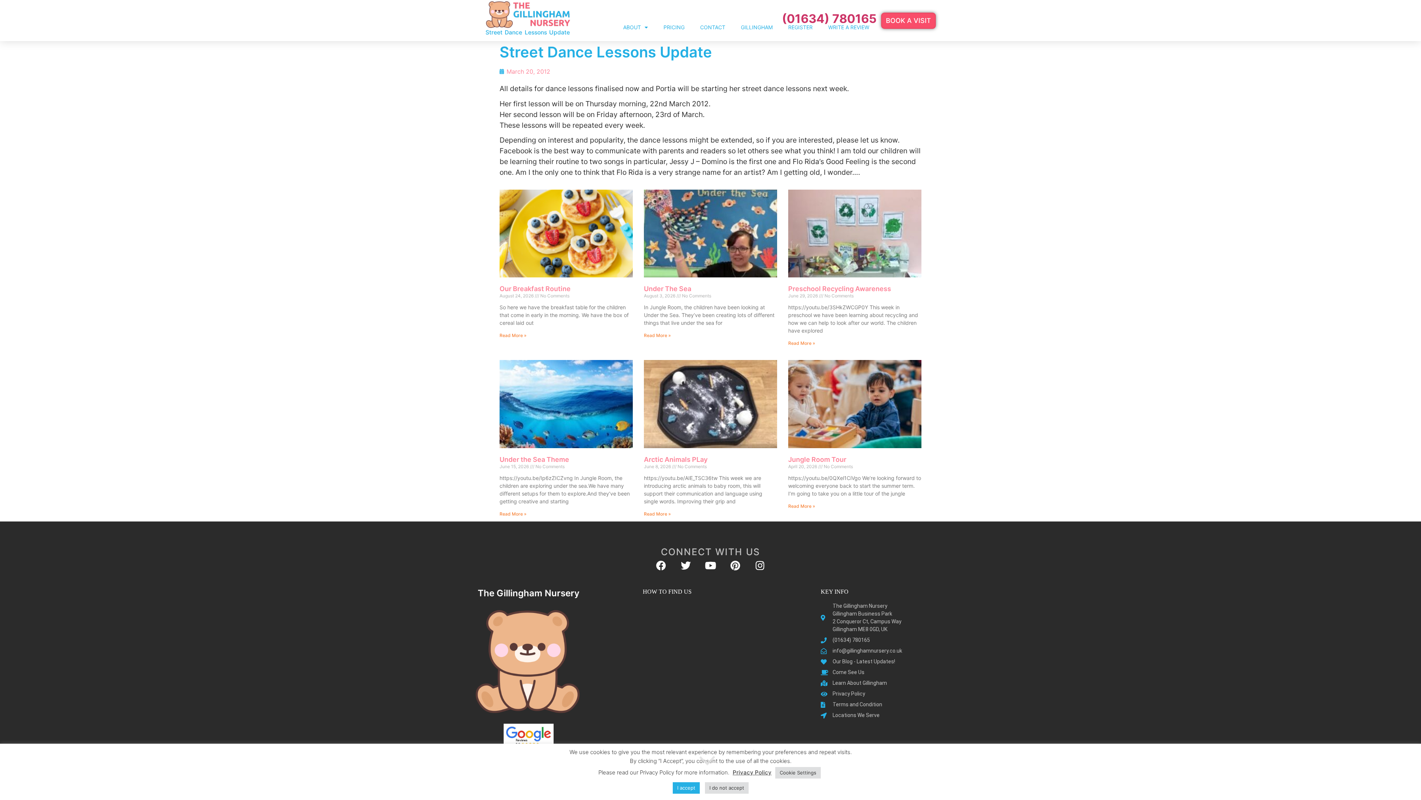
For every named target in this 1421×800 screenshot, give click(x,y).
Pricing (674, 27)
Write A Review (848, 27)
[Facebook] (661, 565)
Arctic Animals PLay (676, 459)
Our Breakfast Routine (535, 289)
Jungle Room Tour (817, 459)
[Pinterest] (735, 565)
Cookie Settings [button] (798, 773)
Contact (712, 27)
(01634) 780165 (829, 18)
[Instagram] (760, 565)
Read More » (513, 335)
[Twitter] (686, 565)
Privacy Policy (752, 772)
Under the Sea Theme (534, 459)
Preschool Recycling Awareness (839, 289)
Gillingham (757, 27)
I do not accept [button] (726, 788)
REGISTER (800, 27)
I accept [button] (686, 788)
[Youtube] (711, 565)
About (632, 27)
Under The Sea (667, 289)
